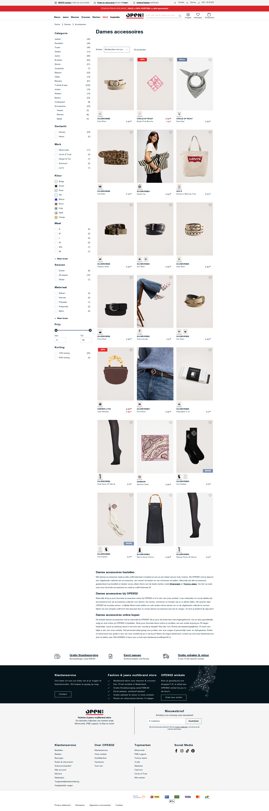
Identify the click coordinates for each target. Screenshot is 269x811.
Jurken (72, 90)
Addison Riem (103, 267)
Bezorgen (59, 758)
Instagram (182, 751)
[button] (131, 60)
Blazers (72, 73)
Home (58, 24)
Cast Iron (138, 770)
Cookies (119, 805)
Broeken (72, 60)
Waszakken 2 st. (183, 412)
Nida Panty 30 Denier (106, 484)
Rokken (72, 94)
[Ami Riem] (146, 259)
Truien (72, 48)
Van (56, 336)
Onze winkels (100, 754)
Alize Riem (101, 121)
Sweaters (72, 43)
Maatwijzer (59, 778)
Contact (63, 694)
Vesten (72, 52)
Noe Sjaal (180, 121)
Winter (62, 280)
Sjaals (73, 119)
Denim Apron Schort (145, 557)
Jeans (72, 56)
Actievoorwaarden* (63, 766)
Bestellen (59, 750)
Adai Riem (180, 267)
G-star (137, 762)
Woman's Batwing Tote (186, 194)
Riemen (73, 115)
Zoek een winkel (173, 697)
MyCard (58, 774)
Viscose (62, 298)
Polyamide (63, 307)
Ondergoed (72, 102)
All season (63, 275)
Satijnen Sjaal (143, 484)
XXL (60, 247)
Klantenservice (101, 750)
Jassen (72, 39)
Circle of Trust (65, 155)
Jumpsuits (72, 69)
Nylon (61, 311)
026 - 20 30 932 (208, 2)
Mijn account (60, 770)
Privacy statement (63, 805)
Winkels (181, 2)
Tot (81, 336)
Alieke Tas (141, 194)
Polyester (63, 302)
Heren (61, 137)
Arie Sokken (181, 484)
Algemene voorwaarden (100, 805)
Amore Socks (142, 339)
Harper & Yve (65, 159)
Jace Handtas (103, 412)
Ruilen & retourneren (64, 762)
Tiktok (188, 751)
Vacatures (99, 762)
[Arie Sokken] (185, 476)
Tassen (73, 110)
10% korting (64, 353)
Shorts (72, 64)
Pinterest (193, 751)
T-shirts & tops (72, 85)
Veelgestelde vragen (64, 786)
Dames (67, 24)
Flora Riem (101, 339)
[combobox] (163, 15)
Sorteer (99, 50)
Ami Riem (141, 267)
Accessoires (72, 106)
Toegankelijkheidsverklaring (67, 782)
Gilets (72, 77)
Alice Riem (141, 412)
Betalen (58, 754)
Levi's (61, 168)
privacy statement (181, 727)
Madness (138, 766)
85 (60, 252)
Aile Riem (101, 194)
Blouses (72, 81)
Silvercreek (175, 584)
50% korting (64, 358)
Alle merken (139, 778)
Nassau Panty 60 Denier (186, 557)
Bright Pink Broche (145, 121)
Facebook (176, 751)
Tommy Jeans (190, 584)
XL (60, 243)
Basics (72, 98)
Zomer (62, 271)
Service (193, 2)
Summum (63, 163)
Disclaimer (80, 805)
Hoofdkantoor (101, 758)
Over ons (99, 766)
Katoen (62, 293)
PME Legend (140, 754)
